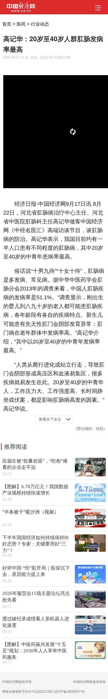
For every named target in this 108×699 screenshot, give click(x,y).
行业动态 (40, 24)
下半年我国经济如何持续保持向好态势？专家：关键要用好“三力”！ (35, 544)
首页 (6, 24)
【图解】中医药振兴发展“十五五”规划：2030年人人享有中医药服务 (34, 651)
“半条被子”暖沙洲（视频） (30, 512)
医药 (21, 24)
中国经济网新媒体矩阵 (89, 682)
